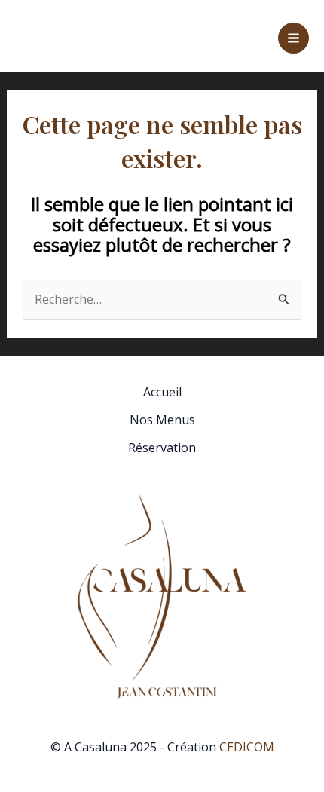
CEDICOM (246, 746)
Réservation (162, 447)
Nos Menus (162, 419)
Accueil (162, 392)
